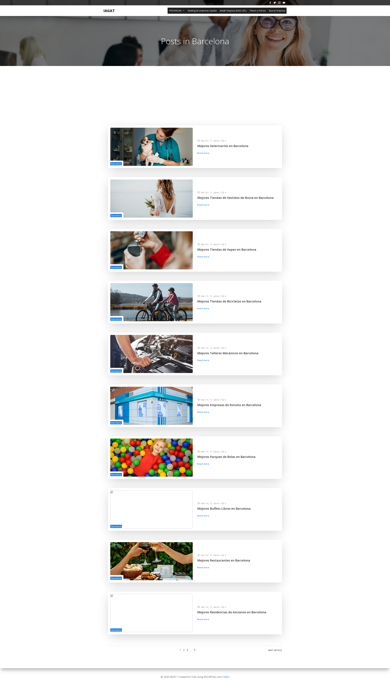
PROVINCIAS (175, 10)
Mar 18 (204, 555)
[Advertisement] (195, 89)
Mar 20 (204, 140)
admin (216, 140)
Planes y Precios (258, 10)
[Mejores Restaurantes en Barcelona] (151, 561)
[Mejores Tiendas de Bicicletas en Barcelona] (151, 302)
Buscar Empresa (277, 10)
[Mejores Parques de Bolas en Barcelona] (151, 457)
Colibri (225, 677)
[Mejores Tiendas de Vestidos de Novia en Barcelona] (151, 198)
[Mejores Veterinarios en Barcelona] (151, 146)
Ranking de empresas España (202, 10)
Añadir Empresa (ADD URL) (233, 10)
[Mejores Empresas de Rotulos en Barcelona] (151, 405)
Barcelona (116, 163)
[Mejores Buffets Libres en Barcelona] (151, 509)
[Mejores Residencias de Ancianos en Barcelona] (151, 612)
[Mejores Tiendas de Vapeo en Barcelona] (151, 250)
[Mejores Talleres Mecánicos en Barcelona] (151, 353)
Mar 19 (204, 296)
